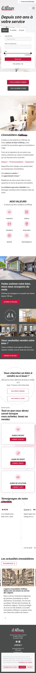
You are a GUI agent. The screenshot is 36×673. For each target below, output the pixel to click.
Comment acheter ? (18, 439)
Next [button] (32, 529)
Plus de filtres (17, 64)
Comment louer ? (18, 487)
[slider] (4, 53)
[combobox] (18, 39)
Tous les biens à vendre (18, 82)
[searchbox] (18, 39)
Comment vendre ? (18, 463)
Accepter (22, 667)
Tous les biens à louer (18, 88)
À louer (21, 30)
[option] (18, 528)
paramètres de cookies (25, 662)
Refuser (29, 667)
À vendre (13, 30)
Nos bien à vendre (18, 391)
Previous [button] (4, 529)
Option (5, 30)
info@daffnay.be (18, 652)
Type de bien (8, 36)
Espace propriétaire (27, 1)
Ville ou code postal (10, 43)
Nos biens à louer (18, 398)
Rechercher (18, 59)
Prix (6, 51)
